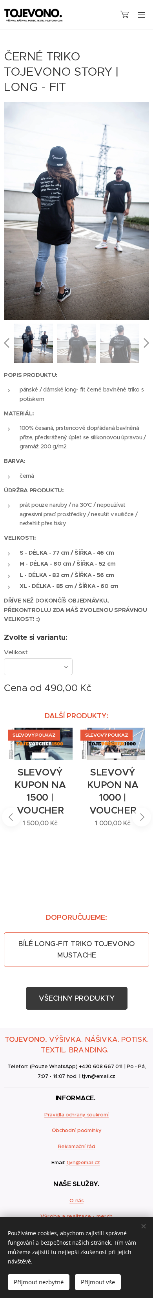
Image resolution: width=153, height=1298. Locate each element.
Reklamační (72, 1146)
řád (90, 1146)
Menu (141, 14)
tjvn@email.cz (98, 1076)
